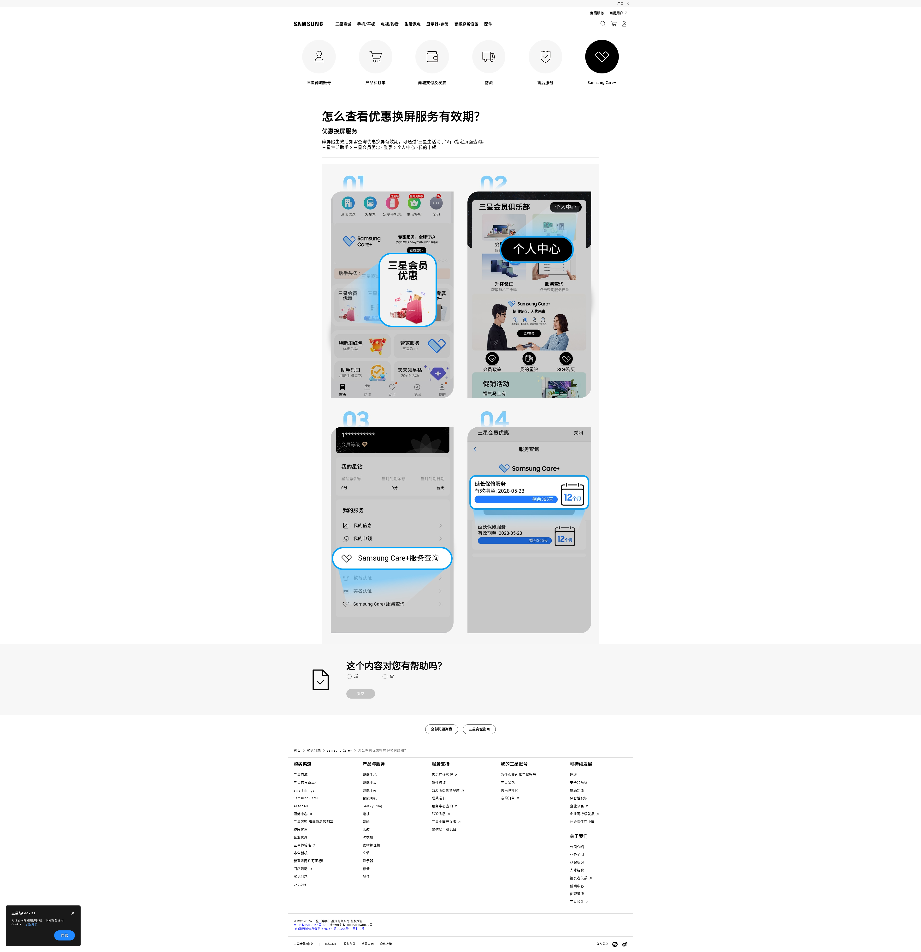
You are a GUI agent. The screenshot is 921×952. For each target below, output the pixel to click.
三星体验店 (303, 845)
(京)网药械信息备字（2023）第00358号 (321, 929)
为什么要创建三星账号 (518, 775)
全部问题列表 (441, 729)
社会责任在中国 (582, 822)
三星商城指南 (479, 729)
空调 (366, 853)
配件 (366, 876)
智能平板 (370, 783)
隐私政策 (386, 944)
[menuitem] (343, 24)
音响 (366, 822)
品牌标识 (577, 863)
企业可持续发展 (583, 814)
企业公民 (577, 806)
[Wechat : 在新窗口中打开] (615, 944)
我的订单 (508, 798)
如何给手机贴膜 (444, 830)
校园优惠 (301, 830)
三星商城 (301, 775)
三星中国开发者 (444, 822)
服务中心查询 (443, 806)
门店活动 (301, 869)
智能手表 (370, 791)
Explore (300, 884)
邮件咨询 (439, 783)
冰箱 (366, 830)
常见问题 (301, 876)
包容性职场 (579, 798)
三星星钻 (508, 783)
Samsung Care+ (306, 798)
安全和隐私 (579, 783)
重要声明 (368, 944)
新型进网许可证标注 (309, 861)
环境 (573, 775)
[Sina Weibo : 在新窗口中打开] (624, 944)
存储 (366, 869)
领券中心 (301, 814)
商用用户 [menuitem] (616, 13)
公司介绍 (577, 847)
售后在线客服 (443, 775)
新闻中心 (577, 886)
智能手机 (370, 775)
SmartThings (304, 791)
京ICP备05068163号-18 (310, 925)
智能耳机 (370, 798)
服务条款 (349, 944)
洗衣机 (368, 837)
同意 (64, 935)
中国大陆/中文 (303, 944)
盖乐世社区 (510, 791)
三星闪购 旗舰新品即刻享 (314, 822)
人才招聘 (577, 870)
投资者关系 (579, 878)
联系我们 (439, 798)
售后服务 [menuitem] (597, 13)
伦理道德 (577, 894)
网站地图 (331, 944)
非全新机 (301, 853)
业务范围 (577, 855)
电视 (366, 814)
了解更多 (31, 924)
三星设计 (577, 902)
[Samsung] (308, 24)
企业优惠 (301, 837)
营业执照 (359, 929)
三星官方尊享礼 (306, 783)
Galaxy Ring (372, 806)
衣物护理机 (371, 845)
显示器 (368, 861)
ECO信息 (439, 814)
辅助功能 (577, 791)
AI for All (301, 806)
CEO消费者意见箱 (446, 791)
